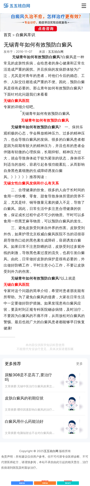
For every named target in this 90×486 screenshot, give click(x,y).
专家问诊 (45, 482)
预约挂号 (68, 482)
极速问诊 (22, 482)
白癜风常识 (25, 34)
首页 (7, 34)
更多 (79, 364)
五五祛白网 (55, 52)
